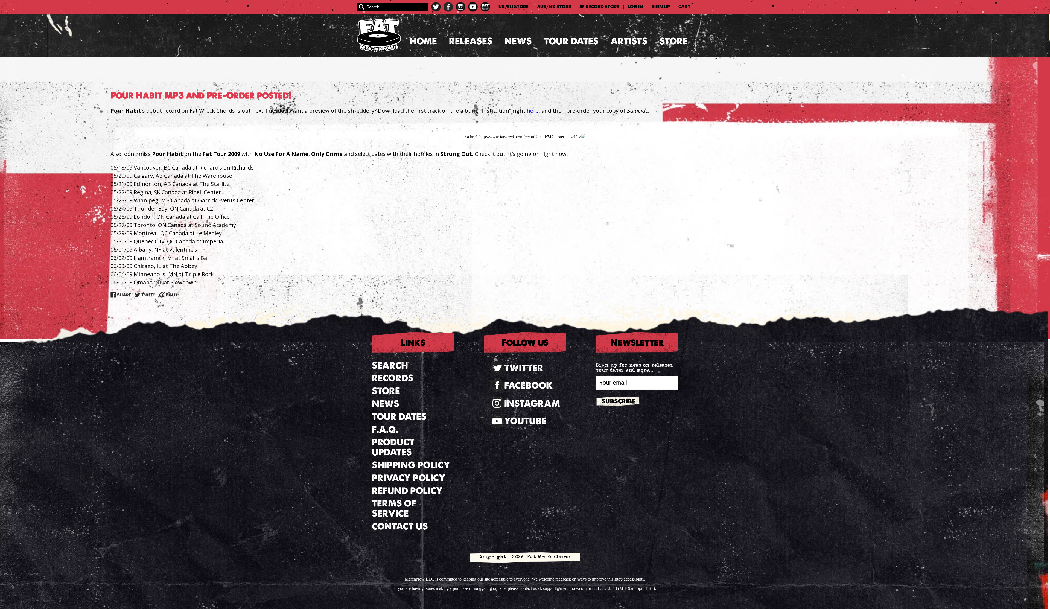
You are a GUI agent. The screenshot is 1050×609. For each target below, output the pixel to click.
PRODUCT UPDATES (393, 447)
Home (423, 41)
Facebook (528, 385)
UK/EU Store (513, 6)
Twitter (523, 368)
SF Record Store (599, 6)
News (518, 41)
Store (674, 41)
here (533, 110)
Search (390, 365)
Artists (629, 41)
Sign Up (661, 6)
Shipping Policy (411, 465)
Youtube (525, 421)
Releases (470, 41)
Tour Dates (571, 41)
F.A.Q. (385, 429)
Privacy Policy (408, 477)
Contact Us (400, 526)
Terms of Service (394, 508)
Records (392, 378)
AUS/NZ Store (554, 6)
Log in (635, 6)
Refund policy (407, 490)
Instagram (532, 403)
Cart (684, 6)
